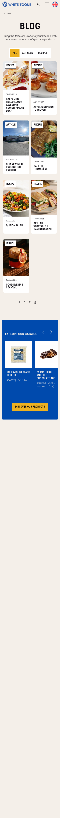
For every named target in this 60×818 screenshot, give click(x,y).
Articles (27, 53)
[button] (55, 4)
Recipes (43, 53)
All (15, 53)
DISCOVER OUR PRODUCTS (30, 406)
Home (9, 13)
